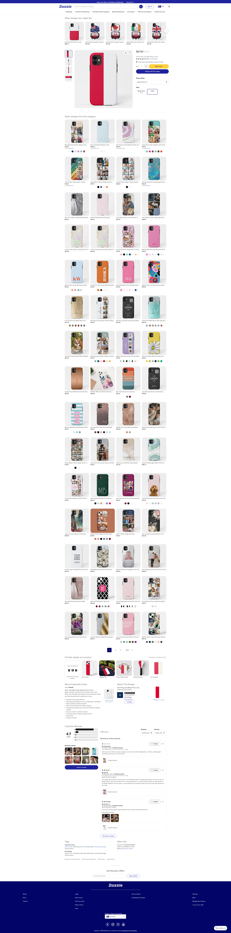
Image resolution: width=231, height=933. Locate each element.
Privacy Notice (133, 930)
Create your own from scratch (109, 701)
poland (67, 847)
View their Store (128, 699)
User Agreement (125, 930)
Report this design (159, 700)
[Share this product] (126, 52)
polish (71, 847)
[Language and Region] (161, 6)
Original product (112, 760)
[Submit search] (141, 6)
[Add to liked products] (130, 52)
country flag (97, 847)
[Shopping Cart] (169, 6)
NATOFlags (154, 59)
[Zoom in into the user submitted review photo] (69, 751)
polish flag (83, 847)
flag (102, 847)
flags (104, 847)
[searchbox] (108, 7)
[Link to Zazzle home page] (66, 6)
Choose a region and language (113, 913)
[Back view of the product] (104, 79)
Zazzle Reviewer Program (109, 777)
